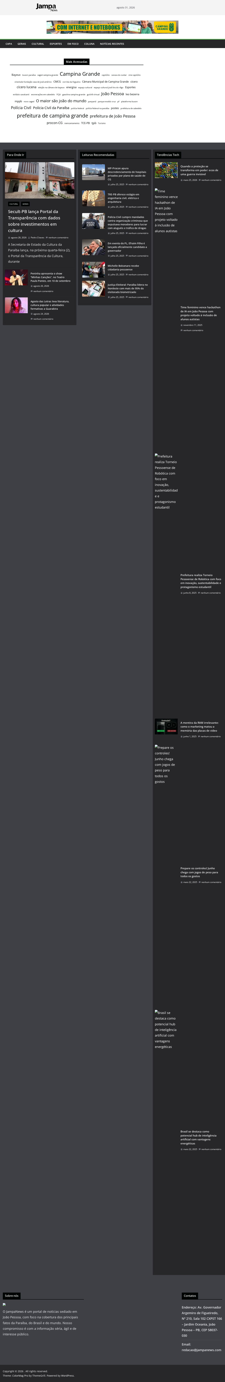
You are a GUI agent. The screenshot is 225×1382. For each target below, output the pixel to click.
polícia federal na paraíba (97, 108)
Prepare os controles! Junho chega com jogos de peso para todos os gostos (199, 872)
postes (115, 108)
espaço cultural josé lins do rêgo (108, 87)
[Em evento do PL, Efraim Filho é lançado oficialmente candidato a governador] (93, 249)
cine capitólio (134, 75)
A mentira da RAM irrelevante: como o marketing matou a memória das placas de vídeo (200, 726)
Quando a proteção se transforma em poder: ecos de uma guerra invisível (199, 170)
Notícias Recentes (112, 43)
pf (118, 101)
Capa (9, 43)
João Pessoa (112, 93)
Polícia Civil (21, 107)
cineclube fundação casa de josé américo (33, 82)
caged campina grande (47, 75)
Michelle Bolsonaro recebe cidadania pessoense (123, 267)
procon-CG (55, 123)
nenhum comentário (58, 237)
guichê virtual (93, 94)
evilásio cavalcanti (21, 94)
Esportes (56, 43)
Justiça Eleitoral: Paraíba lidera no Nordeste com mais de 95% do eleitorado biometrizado (128, 288)
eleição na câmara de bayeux (51, 87)
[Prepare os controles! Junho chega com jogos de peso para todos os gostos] (166, 876)
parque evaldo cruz (107, 101)
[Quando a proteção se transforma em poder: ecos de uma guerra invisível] (166, 174)
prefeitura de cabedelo (131, 108)
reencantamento (71, 123)
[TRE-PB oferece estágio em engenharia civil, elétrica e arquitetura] (93, 200)
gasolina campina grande (73, 94)
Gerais (22, 43)
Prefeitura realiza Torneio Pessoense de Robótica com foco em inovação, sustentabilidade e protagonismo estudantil (201, 581)
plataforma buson (129, 101)
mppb (18, 101)
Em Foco (73, 43)
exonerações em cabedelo (43, 94)
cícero (134, 81)
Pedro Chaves (37, 237)
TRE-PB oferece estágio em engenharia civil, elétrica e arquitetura (123, 198)
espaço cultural (85, 87)
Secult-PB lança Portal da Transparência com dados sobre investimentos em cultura (34, 221)
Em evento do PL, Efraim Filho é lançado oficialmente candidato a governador (127, 247)
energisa (71, 87)
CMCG (57, 81)
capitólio (106, 75)
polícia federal (77, 108)
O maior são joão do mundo (61, 100)
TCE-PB (85, 123)
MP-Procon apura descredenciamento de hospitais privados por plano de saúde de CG (127, 174)
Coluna (89, 43)
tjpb (94, 123)
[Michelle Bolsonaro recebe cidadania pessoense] (93, 270)
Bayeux (16, 74)
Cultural (38, 43)
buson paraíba (29, 75)
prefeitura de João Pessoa (112, 116)
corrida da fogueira (71, 82)
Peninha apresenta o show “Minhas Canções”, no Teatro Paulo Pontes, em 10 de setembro (50, 277)
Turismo (102, 123)
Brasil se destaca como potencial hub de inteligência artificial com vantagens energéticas (199, 1137)
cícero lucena (26, 87)
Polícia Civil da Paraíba (51, 107)
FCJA (59, 94)
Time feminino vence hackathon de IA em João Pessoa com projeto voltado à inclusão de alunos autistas (200, 313)
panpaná (92, 101)
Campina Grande (80, 73)
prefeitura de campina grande (52, 115)
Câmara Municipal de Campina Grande (105, 81)
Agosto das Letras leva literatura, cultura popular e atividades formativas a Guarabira (50, 305)
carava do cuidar (119, 75)
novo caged (29, 101)
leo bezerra (132, 94)
